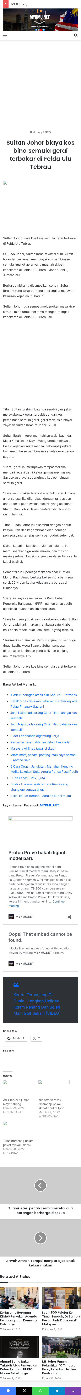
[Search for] (76, 35)
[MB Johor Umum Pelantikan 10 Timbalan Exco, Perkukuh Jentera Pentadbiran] (61, 1346)
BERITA (47, 132)
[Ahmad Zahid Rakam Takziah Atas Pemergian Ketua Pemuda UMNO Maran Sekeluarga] (19, 1346)
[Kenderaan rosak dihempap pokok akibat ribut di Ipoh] (54, 1089)
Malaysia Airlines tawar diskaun (33, 748)
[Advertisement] (40, 83)
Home (36, 132)
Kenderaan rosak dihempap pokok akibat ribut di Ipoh (51, 1104)
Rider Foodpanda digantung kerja (34, 736)
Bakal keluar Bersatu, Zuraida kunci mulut (40, 796)
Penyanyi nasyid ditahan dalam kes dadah (40, 742)
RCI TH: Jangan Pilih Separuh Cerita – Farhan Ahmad (44, 4)
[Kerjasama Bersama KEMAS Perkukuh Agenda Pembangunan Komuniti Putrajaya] (19, 1298)
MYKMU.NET (49, 805)
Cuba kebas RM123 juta (27, 778)
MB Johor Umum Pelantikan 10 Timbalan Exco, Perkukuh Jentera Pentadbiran (59, 1367)
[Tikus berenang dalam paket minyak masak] (18, 1130)
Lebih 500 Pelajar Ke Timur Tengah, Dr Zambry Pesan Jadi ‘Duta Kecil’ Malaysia (61, 1318)
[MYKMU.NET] (40, 19)
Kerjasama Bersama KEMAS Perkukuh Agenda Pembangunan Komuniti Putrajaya (18, 1318)
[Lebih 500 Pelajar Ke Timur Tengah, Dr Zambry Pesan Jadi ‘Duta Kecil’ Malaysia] (61, 1298)
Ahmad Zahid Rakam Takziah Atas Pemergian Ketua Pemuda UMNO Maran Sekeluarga (18, 1367)
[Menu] (5, 35)
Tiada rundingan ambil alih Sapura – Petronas (43, 695)
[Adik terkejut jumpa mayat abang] (18, 1089)
